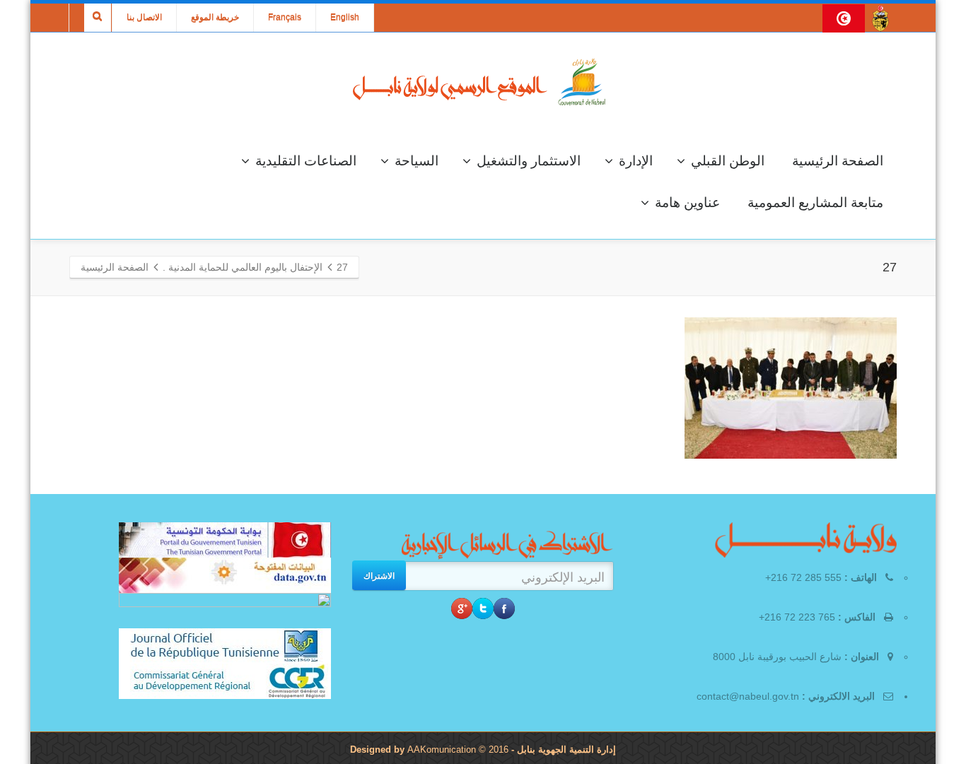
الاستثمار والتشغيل (529, 160)
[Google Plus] (461, 608)
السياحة (416, 160)
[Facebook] (504, 608)
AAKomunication (441, 749)
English (344, 18)
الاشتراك (379, 575)
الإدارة (636, 160)
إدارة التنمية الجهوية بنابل (565, 749)
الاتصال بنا (144, 18)
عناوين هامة (687, 202)
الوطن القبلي (727, 160)
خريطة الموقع (215, 18)
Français (284, 18)
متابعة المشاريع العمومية (815, 202)
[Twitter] (483, 608)
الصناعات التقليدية (305, 160)
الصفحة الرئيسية (837, 160)
